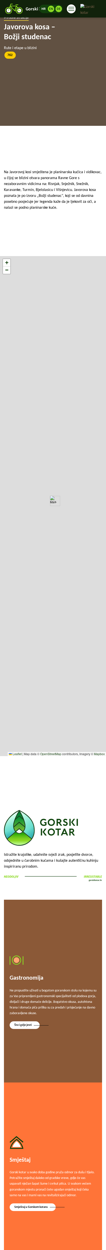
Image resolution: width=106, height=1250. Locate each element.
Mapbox (99, 754)
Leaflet (17, 754)
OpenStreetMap (50, 754)
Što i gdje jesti (23, 1024)
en (51, 9)
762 (10, 55)
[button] (53, 501)
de (59, 9)
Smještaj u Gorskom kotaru (31, 1207)
